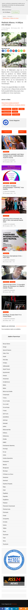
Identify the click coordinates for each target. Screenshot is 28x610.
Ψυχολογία (5, 544)
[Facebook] (3, 51)
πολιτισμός (16, 114)
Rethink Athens (7, 109)
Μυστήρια (5, 471)
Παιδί (4, 490)
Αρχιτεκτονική (6, 372)
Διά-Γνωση (5, 413)
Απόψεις (5, 362)
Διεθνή (4, 426)
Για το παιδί (5, 404)
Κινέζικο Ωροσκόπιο (8, 458)
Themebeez (14, 604)
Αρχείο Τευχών (6, 369)
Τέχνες (4, 531)
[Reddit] (8, 51)
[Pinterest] (13, 51)
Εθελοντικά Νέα (6, 429)
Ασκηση (5, 375)
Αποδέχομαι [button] (15, 12)
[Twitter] (5, 51)
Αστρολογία (6, 378)
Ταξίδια (4, 528)
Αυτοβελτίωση (6, 382)
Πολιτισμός (5, 29)
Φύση (4, 541)
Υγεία (4, 537)
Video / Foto (6, 353)
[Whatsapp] (21, 51)
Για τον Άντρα (6, 407)
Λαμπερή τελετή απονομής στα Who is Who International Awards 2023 (13, 220)
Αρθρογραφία (6, 366)
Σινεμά (4, 515)
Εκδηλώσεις (6, 151)
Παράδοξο (5, 493)
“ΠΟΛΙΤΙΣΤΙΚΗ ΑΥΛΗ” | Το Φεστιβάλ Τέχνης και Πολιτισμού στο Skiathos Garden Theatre (14, 286)
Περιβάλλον (6, 499)
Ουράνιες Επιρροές (7, 483)
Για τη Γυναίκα (6, 401)
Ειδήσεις (5, 432)
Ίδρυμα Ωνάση (7, 111)
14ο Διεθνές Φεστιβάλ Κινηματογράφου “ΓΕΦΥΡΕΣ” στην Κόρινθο (13, 187)
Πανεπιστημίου (7, 114)
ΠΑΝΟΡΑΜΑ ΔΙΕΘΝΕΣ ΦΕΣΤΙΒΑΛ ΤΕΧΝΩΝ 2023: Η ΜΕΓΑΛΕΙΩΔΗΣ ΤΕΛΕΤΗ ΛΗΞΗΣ (13, 156)
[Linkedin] (11, 51)
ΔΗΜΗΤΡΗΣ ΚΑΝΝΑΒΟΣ (9, 160)
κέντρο (15, 111)
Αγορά (4, 356)
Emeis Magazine (6, 28)
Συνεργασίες (12, 183)
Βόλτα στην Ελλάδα (7, 391)
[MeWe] (16, 51)
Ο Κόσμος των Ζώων (8, 474)
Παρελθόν (5, 496)
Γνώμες (5, 410)
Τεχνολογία (5, 534)
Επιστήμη (5, 448)
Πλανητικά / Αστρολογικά (9, 506)
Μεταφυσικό (6, 467)
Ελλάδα (5, 439)
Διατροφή (5, 423)
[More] (24, 51)
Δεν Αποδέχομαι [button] (6, 12)
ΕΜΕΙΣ (4, 442)
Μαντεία (5, 464)
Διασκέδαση (6, 416)
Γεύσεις (5, 397)
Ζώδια (4, 455)
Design (4, 346)
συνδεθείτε (17, 329)
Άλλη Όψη (5, 359)
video (15, 109)
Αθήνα (22, 109)
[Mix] (19, 51)
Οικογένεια (5, 477)
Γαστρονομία (6, 394)
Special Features (7, 350)
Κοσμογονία (6, 461)
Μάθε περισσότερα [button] (6, 9)
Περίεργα (5, 502)
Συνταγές (5, 521)
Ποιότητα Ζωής (6, 509)
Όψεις (4, 486)
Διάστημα (5, 420)
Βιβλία (4, 385)
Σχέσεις (5, 525)
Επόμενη (22, 131)
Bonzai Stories (6, 343)
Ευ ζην (4, 451)
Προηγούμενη (7, 131)
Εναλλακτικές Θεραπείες (9, 445)
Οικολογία (5, 480)
